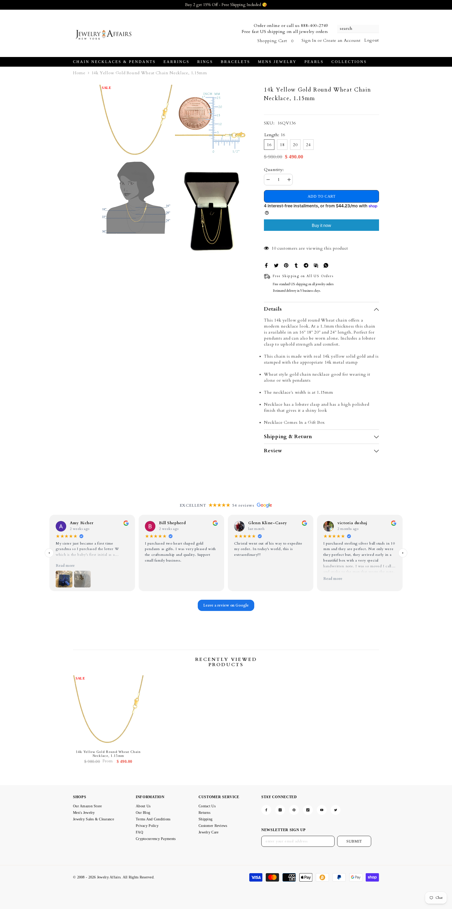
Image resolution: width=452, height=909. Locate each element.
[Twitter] (276, 265)
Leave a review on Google (226, 605)
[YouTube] (322, 810)
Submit (354, 841)
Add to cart (322, 196)
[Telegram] (306, 265)
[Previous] (49, 552)
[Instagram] (280, 810)
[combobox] (355, 29)
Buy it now (321, 225)
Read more (65, 565)
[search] (358, 29)
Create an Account (341, 40)
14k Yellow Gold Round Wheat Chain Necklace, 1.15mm (108, 754)
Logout (371, 40)
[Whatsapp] (326, 265)
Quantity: (274, 170)
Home (79, 73)
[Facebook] (266, 265)
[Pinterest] (286, 265)
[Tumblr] (296, 265)
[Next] (402, 552)
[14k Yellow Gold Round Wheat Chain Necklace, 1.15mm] (108, 710)
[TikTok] (308, 810)
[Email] (316, 265)
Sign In (309, 40)
